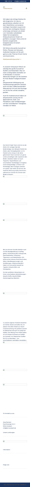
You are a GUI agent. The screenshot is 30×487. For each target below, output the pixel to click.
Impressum (6, 460)
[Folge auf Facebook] (4, 474)
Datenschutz (7, 458)
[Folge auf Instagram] (7, 474)
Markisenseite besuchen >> (12, 59)
